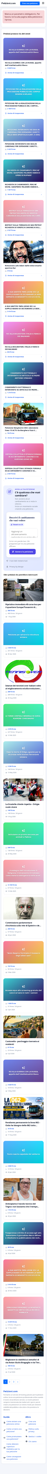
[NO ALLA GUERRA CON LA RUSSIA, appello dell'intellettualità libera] (23, 57)
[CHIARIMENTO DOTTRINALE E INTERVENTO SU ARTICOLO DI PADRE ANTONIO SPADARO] (23, 381)
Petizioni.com (8, 3)
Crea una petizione (30, 3)
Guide (6, 1417)
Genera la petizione (24, 551)
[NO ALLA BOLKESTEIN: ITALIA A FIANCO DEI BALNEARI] (23, 340)
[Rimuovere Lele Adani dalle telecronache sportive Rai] (23, 259)
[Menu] (43, 3)
